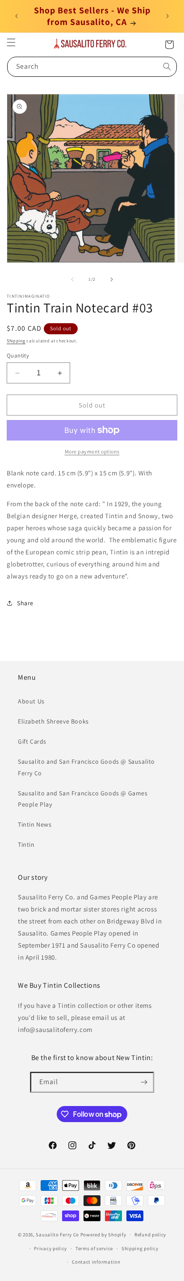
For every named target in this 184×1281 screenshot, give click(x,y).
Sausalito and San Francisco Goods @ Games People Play (83, 798)
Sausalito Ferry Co (57, 1234)
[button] (11, 42)
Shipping (16, 341)
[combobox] (92, 67)
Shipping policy (140, 1248)
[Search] (167, 66)
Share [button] (25, 603)
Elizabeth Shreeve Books (53, 721)
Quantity (18, 355)
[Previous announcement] (16, 16)
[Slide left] (72, 279)
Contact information (96, 1262)
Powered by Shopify (103, 1234)
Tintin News (35, 824)
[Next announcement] (167, 16)
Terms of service (94, 1248)
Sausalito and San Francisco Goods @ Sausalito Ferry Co (86, 767)
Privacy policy (50, 1248)
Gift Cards (32, 741)
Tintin (26, 844)
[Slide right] (111, 279)
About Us (31, 701)
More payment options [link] (92, 451)
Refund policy (150, 1234)
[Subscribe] (144, 1082)
